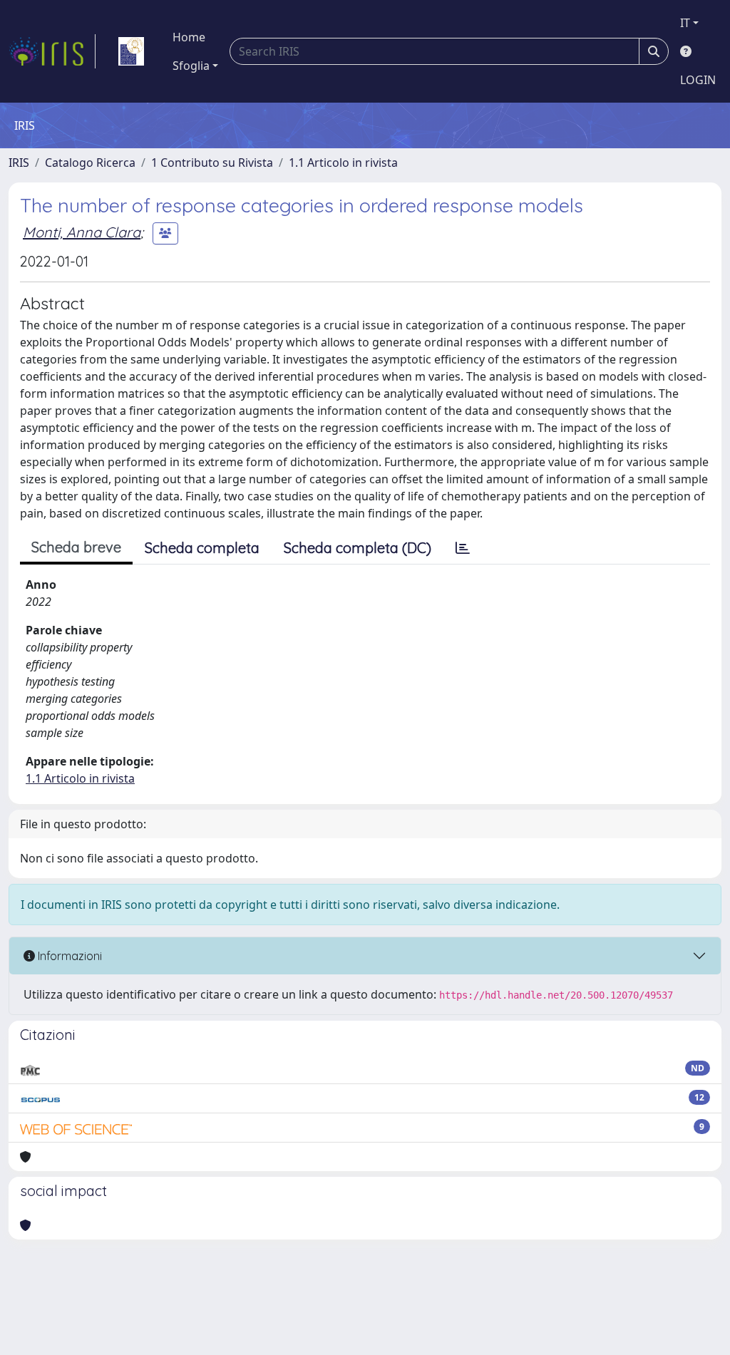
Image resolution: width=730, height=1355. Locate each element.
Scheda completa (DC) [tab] (357, 548)
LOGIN (698, 80)
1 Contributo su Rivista (212, 162)
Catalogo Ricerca (90, 162)
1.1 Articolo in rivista (343, 162)
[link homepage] (52, 51)
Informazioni (68, 956)
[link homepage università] (131, 51)
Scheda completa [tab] (202, 548)
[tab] (462, 548)
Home (189, 37)
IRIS (19, 162)
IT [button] (685, 23)
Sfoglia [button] (191, 65)
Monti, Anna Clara (81, 232)
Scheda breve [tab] (76, 547)
